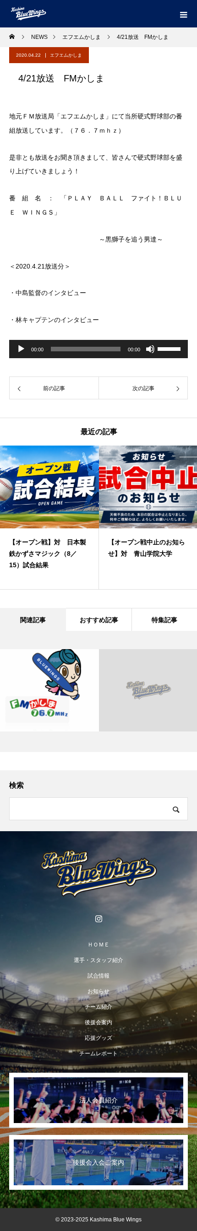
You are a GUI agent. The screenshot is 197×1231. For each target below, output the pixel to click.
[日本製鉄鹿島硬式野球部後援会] (98, 873)
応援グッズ (98, 1038)
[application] (98, 349)
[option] (49, 517)
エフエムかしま (66, 55)
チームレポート (98, 1053)
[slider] (170, 348)
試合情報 (98, 976)
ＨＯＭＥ (98, 944)
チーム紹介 (98, 1007)
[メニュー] (183, 13)
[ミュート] (150, 349)
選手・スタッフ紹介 (98, 960)
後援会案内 (98, 1022)
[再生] (21, 349)
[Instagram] (98, 918)
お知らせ (98, 991)
